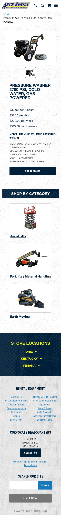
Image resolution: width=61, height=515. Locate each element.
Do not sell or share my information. (30, 461)
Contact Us (30, 452)
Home (6, 14)
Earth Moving (20, 316)
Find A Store (30, 498)
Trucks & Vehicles (44, 412)
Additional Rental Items (44, 416)
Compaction (16, 412)
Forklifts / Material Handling (30, 276)
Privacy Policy (30, 465)
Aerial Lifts (18, 236)
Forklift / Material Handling (44, 396)
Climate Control (16, 404)
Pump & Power (45, 408)
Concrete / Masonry (16, 408)
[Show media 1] (30, 72)
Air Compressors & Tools (16, 400)
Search (45, 485)
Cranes (16, 416)
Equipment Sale (44, 419)
